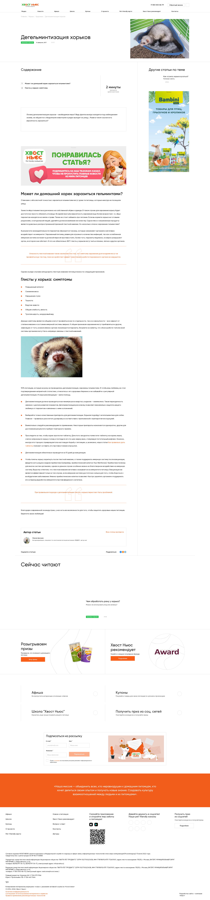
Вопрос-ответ (59, 824)
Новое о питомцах (60, 814)
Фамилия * (49, 750)
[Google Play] (96, 824)
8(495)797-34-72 (19, 864)
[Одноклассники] (123, 552)
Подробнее (122, 658)
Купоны (87, 11)
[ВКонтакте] (121, 552)
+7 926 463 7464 (29, 877)
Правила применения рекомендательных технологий (25, 896)
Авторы (56, 834)
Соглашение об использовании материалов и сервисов (26, 894)
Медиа (23, 11)
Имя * (70, 741)
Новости (40, 11)
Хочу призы (33, 659)
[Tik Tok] (137, 828)
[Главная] (30, 5)
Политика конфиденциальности (17, 892)
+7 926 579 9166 (35, 875)
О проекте (105, 11)
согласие (57, 760)
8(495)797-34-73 (31, 864)
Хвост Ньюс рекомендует (152, 11)
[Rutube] (143, 828)
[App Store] (91, 824)
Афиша (56, 11)
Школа (72, 11)
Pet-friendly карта (126, 11)
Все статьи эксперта (115, 532)
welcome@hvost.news (50, 871)
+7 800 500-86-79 (157, 5)
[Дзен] (131, 828)
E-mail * (48, 741)
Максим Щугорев (37, 538)
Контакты (175, 11)
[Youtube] (137, 822)
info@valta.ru (58, 864)
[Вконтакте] (131, 822)
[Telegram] (125, 552)
